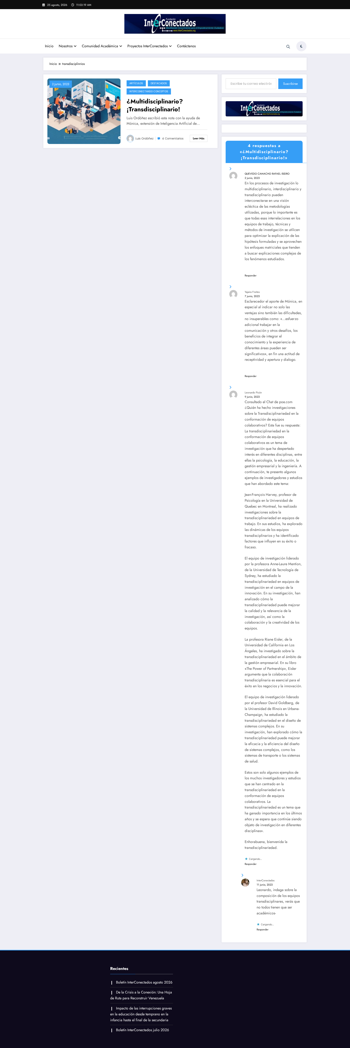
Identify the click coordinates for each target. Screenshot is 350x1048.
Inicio (49, 46)
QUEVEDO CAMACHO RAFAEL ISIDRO (267, 174)
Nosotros (66, 46)
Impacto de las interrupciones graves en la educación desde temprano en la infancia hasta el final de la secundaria (141, 1014)
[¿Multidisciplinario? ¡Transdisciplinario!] (84, 110)
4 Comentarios (173, 138)
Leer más (198, 138)
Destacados (159, 83)
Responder (250, 275)
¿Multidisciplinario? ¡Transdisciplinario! (155, 105)
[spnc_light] (301, 46)
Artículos (136, 83)
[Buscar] (288, 47)
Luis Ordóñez (145, 138)
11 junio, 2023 (265, 885)
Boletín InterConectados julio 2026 (142, 1030)
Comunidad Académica (100, 46)
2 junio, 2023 (252, 178)
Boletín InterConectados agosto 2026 (144, 982)
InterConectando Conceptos (148, 91)
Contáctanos (186, 46)
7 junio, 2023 (252, 296)
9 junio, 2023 (252, 397)
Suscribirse (290, 83)
